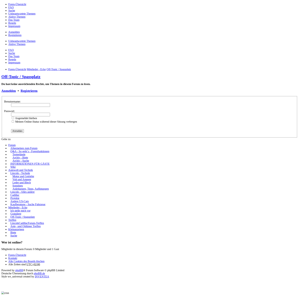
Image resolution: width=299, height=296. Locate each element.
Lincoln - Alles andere (22, 191)
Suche (13, 235)
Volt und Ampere (21, 179)
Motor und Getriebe (23, 176)
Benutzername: (12, 101)
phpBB (19, 270)
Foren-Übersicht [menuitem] (17, 4)
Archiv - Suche (20, 160)
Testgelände (18, 154)
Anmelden (8, 91)
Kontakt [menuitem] (12, 258)
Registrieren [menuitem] (14, 35)
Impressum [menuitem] (14, 26)
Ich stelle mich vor (20, 210)
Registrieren (29, 91)
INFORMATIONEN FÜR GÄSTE (30, 163)
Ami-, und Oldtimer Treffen (25, 226)
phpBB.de (39, 273)
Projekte (14, 198)
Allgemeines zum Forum (23, 148)
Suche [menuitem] (11, 10)
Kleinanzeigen (16, 229)
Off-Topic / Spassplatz (20, 76)
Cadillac (14, 195)
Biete (13, 232)
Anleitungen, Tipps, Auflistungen (30, 188)
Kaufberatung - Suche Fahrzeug (27, 204)
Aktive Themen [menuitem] (16, 16)
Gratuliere (15, 213)
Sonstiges (17, 185)
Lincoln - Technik (20, 173)
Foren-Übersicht (17, 255)
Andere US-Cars (19, 201)
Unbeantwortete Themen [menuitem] (21, 13)
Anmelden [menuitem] (14, 32)
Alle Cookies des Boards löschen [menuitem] (26, 261)
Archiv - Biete (20, 157)
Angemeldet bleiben (26, 118)
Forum (12, 145)
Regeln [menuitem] (12, 23)
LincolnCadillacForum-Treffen (27, 223)
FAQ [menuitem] (11, 7)
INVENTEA (42, 276)
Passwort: (9, 111)
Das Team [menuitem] (13, 19)
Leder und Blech (21, 182)
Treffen (12, 219)
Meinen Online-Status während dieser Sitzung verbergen (46, 121)
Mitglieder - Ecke (17, 207)
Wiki (13, 166)
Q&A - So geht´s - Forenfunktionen (29, 151)
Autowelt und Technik (20, 170)
